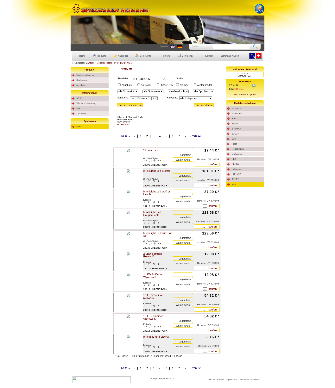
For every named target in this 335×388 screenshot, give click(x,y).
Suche (195, 46)
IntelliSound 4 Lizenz (156, 336)
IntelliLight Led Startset (157, 170)
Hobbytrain (237, 169)
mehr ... (80, 126)
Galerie (166, 56)
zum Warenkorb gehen (245, 94)
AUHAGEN (237, 113)
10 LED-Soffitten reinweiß (153, 296)
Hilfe (78, 108)
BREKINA (236, 129)
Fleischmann (238, 149)
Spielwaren (81, 80)
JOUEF (235, 179)
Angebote (123, 56)
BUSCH (235, 134)
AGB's (79, 98)
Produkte (101, 56)
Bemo (234, 118)
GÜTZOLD (237, 154)
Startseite (89, 63)
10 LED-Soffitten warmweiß (153, 317)
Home (82, 56)
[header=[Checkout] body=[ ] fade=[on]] (256, 92)
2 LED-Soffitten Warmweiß (152, 276)
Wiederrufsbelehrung (86, 103)
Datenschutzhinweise (248, 379)
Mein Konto (145, 56)
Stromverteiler (152, 150)
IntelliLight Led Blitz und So (157, 234)
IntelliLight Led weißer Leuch (156, 193)
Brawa (235, 123)
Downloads (187, 56)
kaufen (212, 164)
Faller (234, 144)
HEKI (234, 159)
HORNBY (236, 174)
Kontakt (209, 56)
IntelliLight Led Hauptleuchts (152, 213)
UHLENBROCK (124, 63)
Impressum (81, 113)
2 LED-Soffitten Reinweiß (152, 255)
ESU (234, 139)
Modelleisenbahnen (106, 63)
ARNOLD (236, 108)
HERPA (235, 164)
